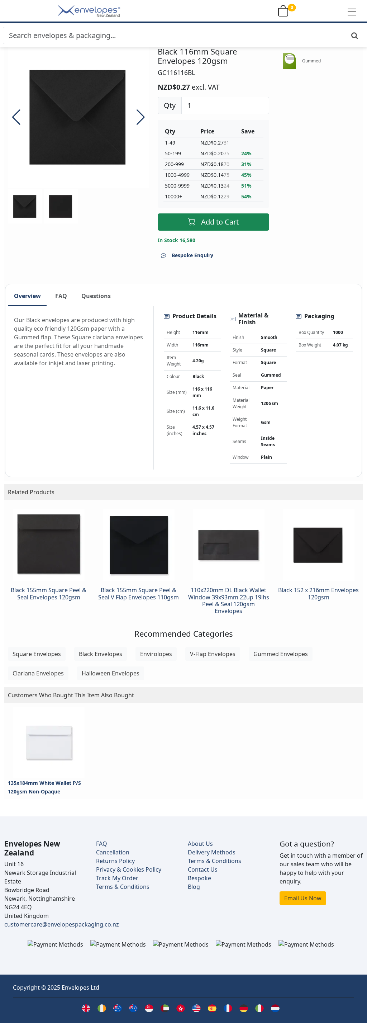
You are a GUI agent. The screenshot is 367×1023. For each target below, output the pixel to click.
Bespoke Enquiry (192, 255)
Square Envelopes (37, 654)
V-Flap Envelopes (212, 654)
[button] (352, 11)
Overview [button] (27, 296)
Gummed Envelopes (280, 654)
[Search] (354, 35)
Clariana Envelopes (38, 673)
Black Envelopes (100, 654)
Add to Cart (220, 222)
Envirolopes (156, 654)
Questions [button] (96, 296)
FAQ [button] (61, 296)
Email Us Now (302, 898)
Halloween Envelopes (110, 673)
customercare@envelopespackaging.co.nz (61, 924)
